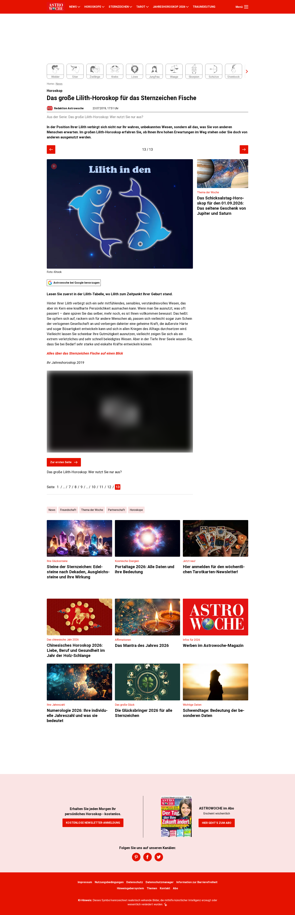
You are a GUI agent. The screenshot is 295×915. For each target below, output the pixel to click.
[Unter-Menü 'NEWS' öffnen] (79, 7)
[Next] (245, 71)
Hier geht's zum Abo (216, 822)
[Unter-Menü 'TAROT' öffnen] (147, 7)
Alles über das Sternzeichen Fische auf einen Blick (85, 353)
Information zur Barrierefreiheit (196, 882)
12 (109, 487)
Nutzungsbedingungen (109, 882)
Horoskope (136, 510)
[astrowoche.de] (56, 7)
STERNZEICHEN (119, 6)
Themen (152, 888)
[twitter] (158, 857)
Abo (175, 888)
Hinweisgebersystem (130, 888)
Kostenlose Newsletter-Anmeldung (93, 822)
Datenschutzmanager (160, 882)
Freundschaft (68, 510)
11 (101, 487)
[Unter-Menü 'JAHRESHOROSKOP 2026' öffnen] (187, 7)
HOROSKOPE (92, 6)
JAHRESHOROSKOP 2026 (169, 6)
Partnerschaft (116, 510)
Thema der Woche (92, 510)
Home (50, 83)
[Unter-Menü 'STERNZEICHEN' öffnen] (130, 7)
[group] (145, 71)
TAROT (140, 6)
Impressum (85, 882)
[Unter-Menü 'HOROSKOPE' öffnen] (103, 7)
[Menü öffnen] (246, 7)
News (59, 83)
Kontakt (165, 888)
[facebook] (147, 857)
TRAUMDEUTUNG (204, 6)
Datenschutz (134, 882)
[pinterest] (136, 857)
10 (93, 487)
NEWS (73, 6)
